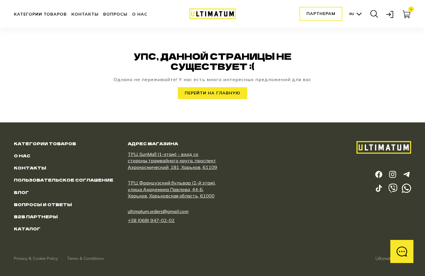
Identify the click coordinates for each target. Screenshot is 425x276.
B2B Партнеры (36, 216)
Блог (21, 192)
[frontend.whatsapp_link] (406, 188)
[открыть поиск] (374, 13)
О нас (139, 14)
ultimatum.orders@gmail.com (158, 211)
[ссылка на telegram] (406, 174)
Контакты (85, 14)
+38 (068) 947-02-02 (151, 220)
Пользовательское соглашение (63, 179)
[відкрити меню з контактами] (401, 251)
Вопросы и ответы (43, 204)
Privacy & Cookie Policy (36, 258)
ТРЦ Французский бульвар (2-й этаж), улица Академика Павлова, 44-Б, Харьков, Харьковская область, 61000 (172, 189)
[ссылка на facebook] (378, 174)
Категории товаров (40, 14)
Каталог (27, 228)
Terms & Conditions (85, 258)
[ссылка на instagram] (392, 174)
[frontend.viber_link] (392, 188)
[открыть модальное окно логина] (390, 13)
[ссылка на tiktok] (378, 188)
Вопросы (115, 14)
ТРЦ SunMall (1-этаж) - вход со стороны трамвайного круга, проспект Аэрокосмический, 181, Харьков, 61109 (172, 160)
